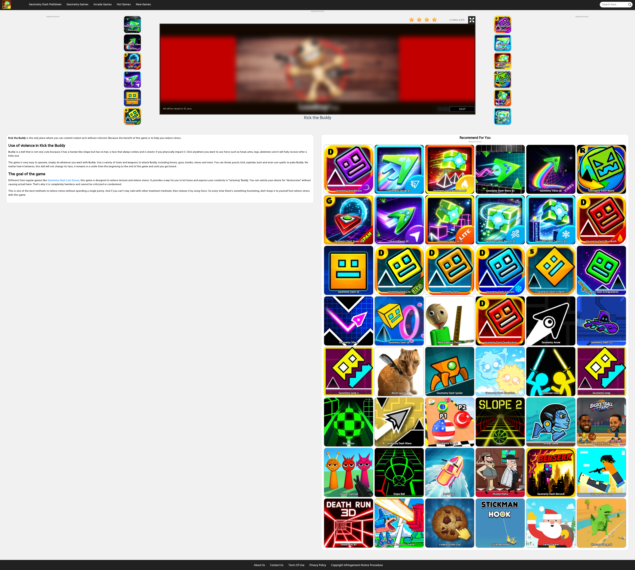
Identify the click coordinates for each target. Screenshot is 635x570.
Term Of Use (296, 565)
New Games (143, 4)
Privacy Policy (317, 565)
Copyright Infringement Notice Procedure (357, 565)
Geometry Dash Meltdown (45, 4)
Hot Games (124, 4)
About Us (259, 565)
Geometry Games (77, 4)
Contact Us (276, 565)
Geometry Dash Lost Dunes (63, 180)
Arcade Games (102, 4)
